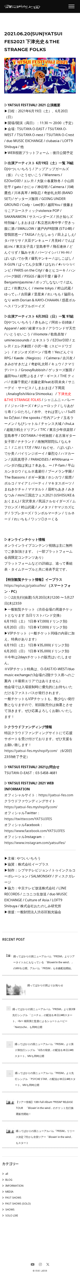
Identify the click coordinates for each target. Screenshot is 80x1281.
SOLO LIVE (11, 1215)
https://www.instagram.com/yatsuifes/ (34, 842)
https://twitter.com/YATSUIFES (28, 819)
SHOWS (10, 1209)
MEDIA (9, 1191)
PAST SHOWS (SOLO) (18, 1203)
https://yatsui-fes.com (55, 795)
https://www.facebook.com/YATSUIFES (34, 830)
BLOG (8, 1180)
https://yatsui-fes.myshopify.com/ (30, 750)
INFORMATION (14, 1186)
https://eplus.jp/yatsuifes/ (25, 585)
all (6, 1174)
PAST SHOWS (13, 1197)
